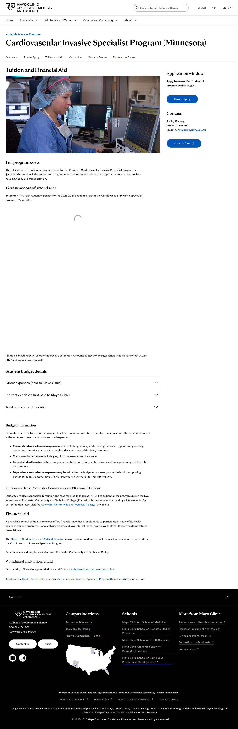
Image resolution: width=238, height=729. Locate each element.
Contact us (22, 643)
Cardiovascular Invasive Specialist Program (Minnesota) (91, 579)
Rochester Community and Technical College (70, 504)
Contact (202, 7)
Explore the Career (124, 57)
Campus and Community (98, 20)
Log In (226, 7)
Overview (11, 57)
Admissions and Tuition (58, 20)
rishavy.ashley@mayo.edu (190, 129)
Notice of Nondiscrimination (135, 699)
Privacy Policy (103, 699)
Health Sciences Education (25, 34)
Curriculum (76, 57)
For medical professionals (196, 642)
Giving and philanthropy (195, 636)
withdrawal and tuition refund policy (92, 569)
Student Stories (97, 57)
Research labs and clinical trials (199, 629)
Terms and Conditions (74, 699)
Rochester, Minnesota (79, 622)
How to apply (182, 99)
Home (9, 20)
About (128, 20)
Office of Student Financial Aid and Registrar (38, 539)
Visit (214, 7)
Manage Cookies (168, 699)
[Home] (31, 7)
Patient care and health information (202, 622)
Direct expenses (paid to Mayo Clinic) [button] (33, 382)
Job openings (189, 649)
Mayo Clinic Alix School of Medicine (144, 622)
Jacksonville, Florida (78, 628)
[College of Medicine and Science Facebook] (12, 659)
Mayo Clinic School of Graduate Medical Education (146, 631)
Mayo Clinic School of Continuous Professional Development (142, 660)
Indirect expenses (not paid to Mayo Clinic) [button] (38, 395)
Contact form (186, 144)
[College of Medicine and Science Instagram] (22, 659)
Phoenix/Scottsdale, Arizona (83, 635)
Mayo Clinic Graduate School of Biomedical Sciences (141, 649)
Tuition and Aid (54, 57)
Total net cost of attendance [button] (26, 407)
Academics (26, 20)
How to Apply (31, 57)
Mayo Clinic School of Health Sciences (145, 640)
